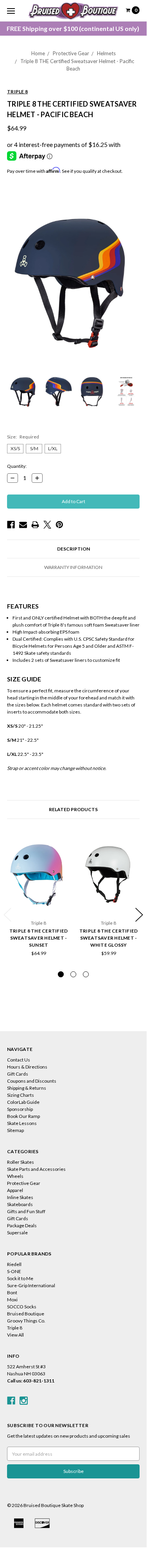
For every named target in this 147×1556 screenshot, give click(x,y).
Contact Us (18, 1060)
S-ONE (14, 1271)
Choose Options (38, 904)
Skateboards (20, 1204)
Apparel (15, 1190)
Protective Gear (71, 53)
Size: (23, 437)
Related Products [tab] (73, 809)
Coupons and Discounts (31, 1081)
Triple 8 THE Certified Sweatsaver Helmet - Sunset (38, 938)
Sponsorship (20, 1109)
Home (38, 53)
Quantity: (17, 466)
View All (15, 1335)
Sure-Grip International (31, 1285)
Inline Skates (20, 1197)
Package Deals (22, 1225)
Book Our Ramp (23, 1116)
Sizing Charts (20, 1095)
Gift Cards (17, 1074)
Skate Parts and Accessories (36, 1169)
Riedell (14, 1264)
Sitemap (15, 1130)
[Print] (35, 525)
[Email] (23, 525)
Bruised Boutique (25, 1314)
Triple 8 (14, 1328)
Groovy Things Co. (26, 1321)
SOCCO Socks (21, 1307)
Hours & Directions (27, 1067)
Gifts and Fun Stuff (26, 1211)
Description (73, 549)
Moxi (12, 1299)
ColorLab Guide (23, 1102)
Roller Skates (20, 1162)
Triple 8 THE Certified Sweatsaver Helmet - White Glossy (108, 938)
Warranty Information (73, 567)
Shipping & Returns (26, 1088)
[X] (47, 525)
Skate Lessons (22, 1123)
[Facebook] (11, 525)
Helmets (106, 53)
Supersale (17, 1232)
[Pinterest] (59, 525)
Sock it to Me (20, 1278)
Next (139, 915)
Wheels (15, 1176)
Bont (12, 1292)
